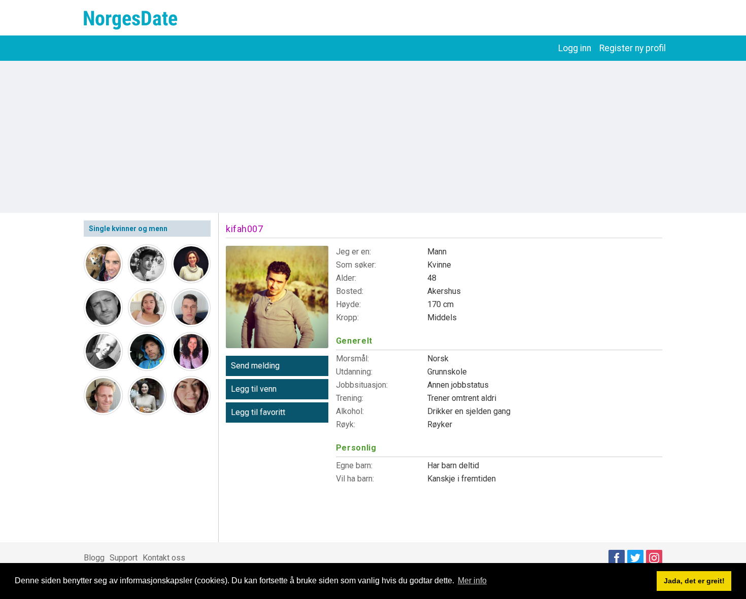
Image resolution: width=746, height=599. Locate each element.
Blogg (94, 558)
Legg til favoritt (258, 412)
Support (124, 558)
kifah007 (244, 228)
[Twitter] (635, 558)
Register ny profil (632, 48)
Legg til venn (254, 389)
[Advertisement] (373, 137)
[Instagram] (654, 558)
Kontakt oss (164, 558)
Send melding (255, 365)
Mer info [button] (472, 580)
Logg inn (574, 48)
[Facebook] (616, 558)
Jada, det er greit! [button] (694, 581)
